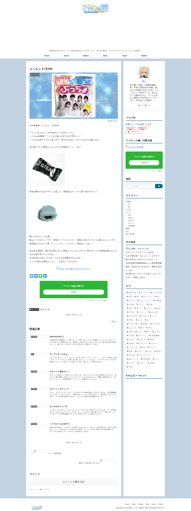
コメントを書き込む (73, 481)
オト (93, 300)
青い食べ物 (35, 309)
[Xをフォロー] (142, 105)
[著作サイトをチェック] (139, 105)
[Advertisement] (95, 31)
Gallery (140, 504)
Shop (147, 504)
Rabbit (160, 504)
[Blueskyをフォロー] (145, 105)
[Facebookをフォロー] (148, 105)
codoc (104, 300)
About (134, 504)
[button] (159, 186)
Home (127, 504)
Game (154, 504)
